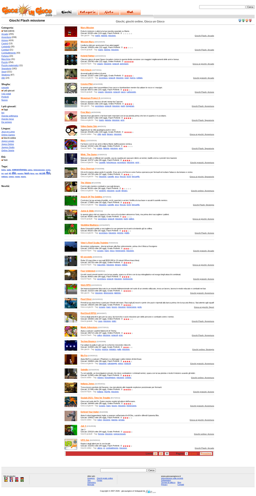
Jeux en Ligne (8, 132)
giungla (107, 392)
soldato (139, 78)
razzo (123, 92)
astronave (124, 64)
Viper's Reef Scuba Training (94, 243)
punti (123, 106)
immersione (120, 251)
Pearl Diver (86, 299)
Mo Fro (84, 355)
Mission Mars (87, 42)
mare (106, 251)
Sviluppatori (166, 480)
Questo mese (7, 119)
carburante (131, 92)
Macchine (6, 59)
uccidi (42, 173)
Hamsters (91, 482)
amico (120, 363)
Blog (179, 482)
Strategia (5, 75)
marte (97, 35)
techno (98, 349)
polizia (124, 265)
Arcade (4, 34)
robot (99, 420)
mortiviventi (127, 279)
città (99, 134)
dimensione (108, 293)
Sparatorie (6, 68)
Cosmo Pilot (87, 84)
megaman (130, 106)
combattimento (112, 448)
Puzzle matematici (10, 65)
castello (102, 162)
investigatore (110, 377)
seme (48, 170)
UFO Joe (85, 440)
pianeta (104, 35)
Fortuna (5, 56)
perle (139, 307)
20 (161, 453)
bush (26, 173)
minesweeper (39, 170)
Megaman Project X (90, 98)
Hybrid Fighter (88, 56)
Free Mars (86, 112)
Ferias (99, 480)
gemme (120, 233)
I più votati (6, 94)
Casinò (4, 43)
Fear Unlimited (88, 271)
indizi (114, 321)
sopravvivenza (19, 169)
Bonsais (90, 484)
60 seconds (86, 257)
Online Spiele (7, 150)
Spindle (84, 369)
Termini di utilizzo (168, 482)
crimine (128, 377)
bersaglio (135, 176)
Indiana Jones (87, 384)
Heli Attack (86, 70)
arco (117, 176)
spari (127, 78)
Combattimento (8, 53)
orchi (129, 176)
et (10, 173)
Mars (83, 140)
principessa (111, 162)
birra (32, 173)
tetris (3, 170)
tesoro (114, 307)
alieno (99, 448)
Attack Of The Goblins (91, 197)
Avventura (6, 37)
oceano (100, 251)
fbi (48, 173)
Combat (5, 50)
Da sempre (6, 122)
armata (121, 420)
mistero (100, 377)
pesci (112, 251)
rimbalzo (112, 349)
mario (23, 177)
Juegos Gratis (7, 147)
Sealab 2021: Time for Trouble (95, 398)
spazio (100, 64)
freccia (123, 176)
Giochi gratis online (105, 478)
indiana (4, 177)
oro (36, 173)
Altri (3, 78)
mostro (20, 173)
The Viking (86, 183)
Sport (3, 71)
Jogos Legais (7, 141)
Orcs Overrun (87, 168)
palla (119, 349)
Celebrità (5, 46)
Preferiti (5, 97)
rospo (17, 177)
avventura (103, 78)
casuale (5, 87)
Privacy (164, 484)
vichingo (102, 191)
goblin (126, 233)
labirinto (117, 293)
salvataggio (112, 363)
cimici (11, 177)
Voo (89, 480)
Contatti (180, 484)
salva (30, 170)
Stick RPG (86, 285)
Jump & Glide (87, 211)
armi (122, 120)
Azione (4, 40)
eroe (121, 335)
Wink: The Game (89, 154)
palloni (131, 219)
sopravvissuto (120, 434)
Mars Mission (87, 27)
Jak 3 (83, 426)
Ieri (2, 113)
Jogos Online (7, 144)
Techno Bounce (88, 341)
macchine (101, 265)
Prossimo (206, 453)
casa (100, 321)
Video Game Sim (89, 126)
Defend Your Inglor (90, 412)
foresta (101, 434)
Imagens (91, 478)
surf (6, 173)
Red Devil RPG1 (88, 313)
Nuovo (4, 100)
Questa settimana (9, 116)
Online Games (8, 135)
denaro (110, 134)
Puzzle (4, 62)
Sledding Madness (90, 225)
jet (2, 173)
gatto (9, 170)
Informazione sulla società (172, 478)
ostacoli (115, 64)
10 (155, 453)
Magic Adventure (89, 327)
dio (14, 173)
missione (112, 35)
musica (105, 349)
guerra (132, 78)
